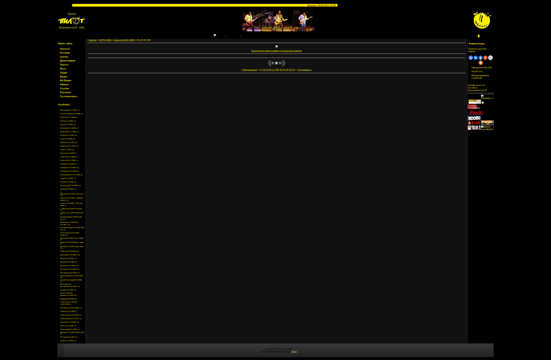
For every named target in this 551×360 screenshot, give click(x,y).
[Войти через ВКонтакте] (476, 58)
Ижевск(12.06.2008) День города (72, 242)
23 (281, 70)
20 (270, 70)
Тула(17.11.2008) (66, 139)
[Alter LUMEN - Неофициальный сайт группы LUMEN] (474, 119)
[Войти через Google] (490, 57)
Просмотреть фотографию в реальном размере (276, 51)
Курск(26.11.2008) (66, 121)
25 (287, 70)
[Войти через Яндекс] (485, 58)
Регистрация (233, 36)
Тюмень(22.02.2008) (67, 311)
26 (290, 70)
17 (261, 70)
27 (293, 70)
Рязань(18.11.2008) (67, 135)
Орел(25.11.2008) (66, 124)
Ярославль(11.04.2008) (68, 273)
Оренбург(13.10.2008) (68, 167)
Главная (220, 36)
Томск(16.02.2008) (66, 326)
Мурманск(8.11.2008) (67, 146)
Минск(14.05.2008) (67, 258)
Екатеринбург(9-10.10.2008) (70, 175)
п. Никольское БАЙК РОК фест (71, 208)
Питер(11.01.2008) (66, 340)
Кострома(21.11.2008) (68, 128)
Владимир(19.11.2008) (68, 131)
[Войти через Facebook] (480, 58)
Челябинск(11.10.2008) (68, 171)
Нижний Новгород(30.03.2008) (71, 280)
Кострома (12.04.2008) (68, 269)
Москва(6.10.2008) (67, 182)
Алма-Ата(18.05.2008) (68, 251)
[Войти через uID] (471, 58)
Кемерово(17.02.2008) (68, 322)
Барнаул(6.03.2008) (67, 299)
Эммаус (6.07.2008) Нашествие (71, 213)
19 (267, 70)
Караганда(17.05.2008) (68, 255)
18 (264, 70)
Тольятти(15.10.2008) (68, 160)
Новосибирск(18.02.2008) (69, 318)
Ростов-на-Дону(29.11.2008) (70, 114)
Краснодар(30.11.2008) (68, 110)
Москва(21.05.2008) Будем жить (72, 246)
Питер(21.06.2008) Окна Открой (71, 238)
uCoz (294, 351)
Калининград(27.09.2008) (69, 185)
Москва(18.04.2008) (67, 262)
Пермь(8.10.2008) (66, 178)
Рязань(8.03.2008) (66, 290)
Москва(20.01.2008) (67, 337)
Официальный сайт (481, 67)
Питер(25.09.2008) (66, 189)
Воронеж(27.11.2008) (67, 117)
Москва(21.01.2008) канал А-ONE (72, 332)
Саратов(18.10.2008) (67, 157)
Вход (244, 36)
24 (284, 70)
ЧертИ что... (477, 71)
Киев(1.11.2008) (65, 149)
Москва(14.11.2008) (67, 142)
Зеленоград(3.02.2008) (68, 329)
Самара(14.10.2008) (67, 164)
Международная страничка (480, 76)
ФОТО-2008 (105, 40)
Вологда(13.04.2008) (67, 265)
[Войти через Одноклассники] (481, 63)
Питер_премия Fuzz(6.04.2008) (71, 276)
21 (273, 70)
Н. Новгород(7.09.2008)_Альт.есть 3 (72, 193)
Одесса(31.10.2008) (67, 153)
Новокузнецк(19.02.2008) (69, 315)
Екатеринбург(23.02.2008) (69, 308)
